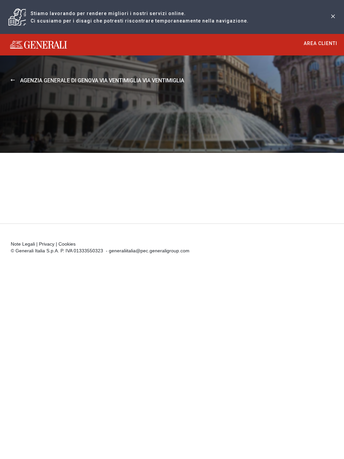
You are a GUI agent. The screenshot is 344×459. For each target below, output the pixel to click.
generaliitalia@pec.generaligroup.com (149, 250)
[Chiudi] (333, 17)
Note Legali (23, 244)
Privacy (46, 244)
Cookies (67, 244)
